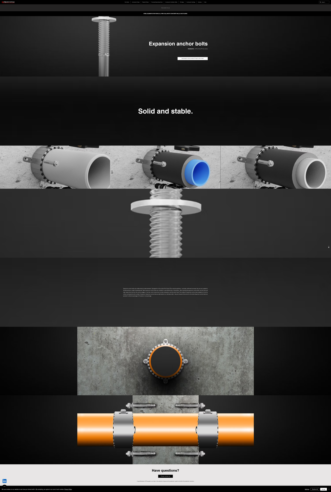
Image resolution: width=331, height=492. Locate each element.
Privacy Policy (68, 489)
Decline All (315, 489)
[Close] (329, 489)
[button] (193, 58)
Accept (323, 489)
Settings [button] (307, 489)
